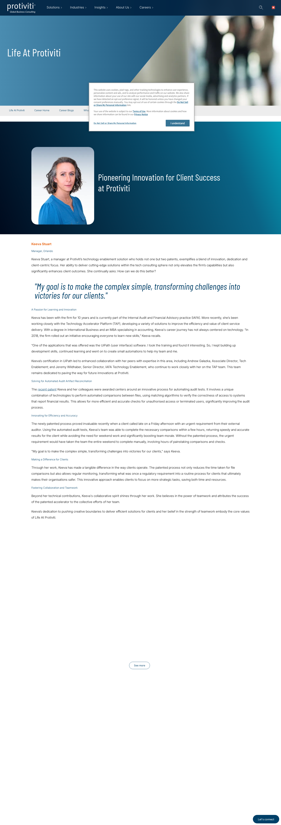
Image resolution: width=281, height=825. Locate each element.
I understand (178, 123)
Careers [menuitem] (145, 7)
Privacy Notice (141, 114)
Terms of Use (139, 111)
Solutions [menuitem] (53, 7)
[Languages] (274, 8)
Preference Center (106, 794)
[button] (261, 8)
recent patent (47, 389)
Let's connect (266, 819)
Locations (100, 784)
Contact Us (80, 803)
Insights (78, 812)
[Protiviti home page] (26, 789)
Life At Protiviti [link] (17, 110)
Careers (78, 794)
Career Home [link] (41, 110)
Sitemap (99, 803)
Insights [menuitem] (100, 7)
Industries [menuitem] (77, 7)
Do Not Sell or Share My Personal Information (115, 123)
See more (139, 665)
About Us (79, 784)
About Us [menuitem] (122, 7)
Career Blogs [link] (66, 110)
